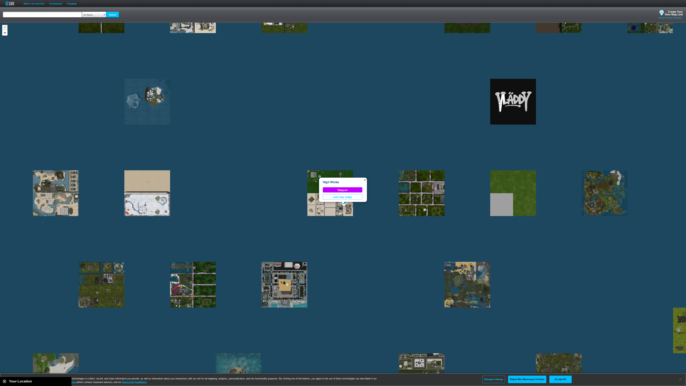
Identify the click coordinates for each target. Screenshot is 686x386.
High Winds (331, 182)
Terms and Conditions (134, 382)
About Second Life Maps (670, 18)
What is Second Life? (34, 3)
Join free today (342, 197)
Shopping (71, 3)
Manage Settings (493, 379)
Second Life (11, 3)
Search (112, 15)
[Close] (680, 379)
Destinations (55, 3)
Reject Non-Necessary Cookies (527, 379)
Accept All (560, 379)
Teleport (342, 190)
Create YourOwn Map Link (674, 13)
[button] (365, 180)
